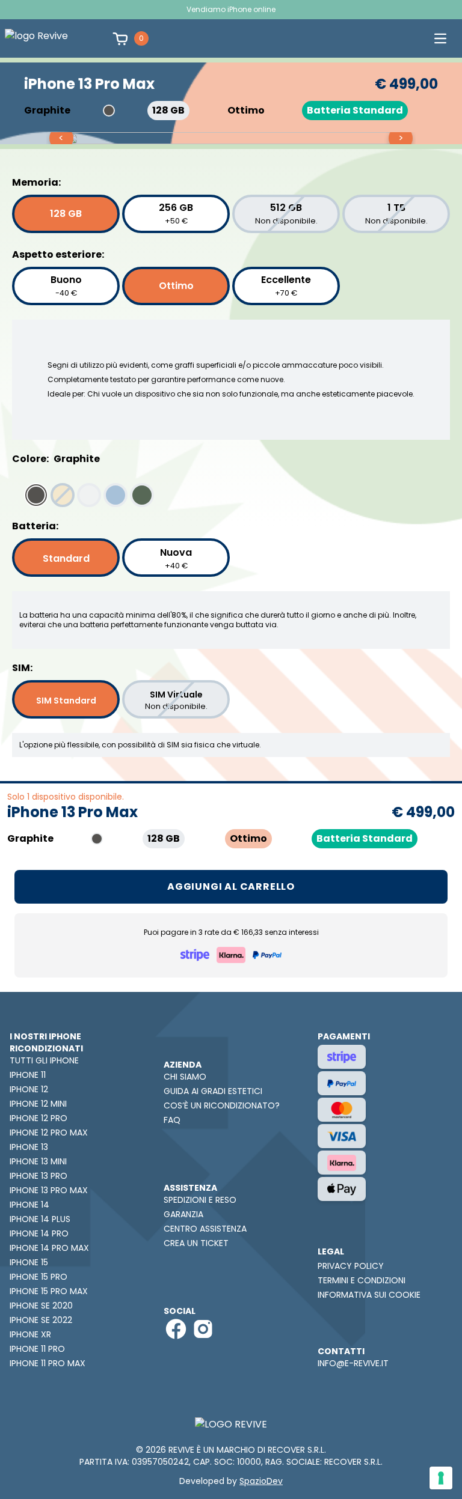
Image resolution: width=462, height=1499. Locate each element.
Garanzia (183, 1214)
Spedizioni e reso (200, 1200)
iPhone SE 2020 (41, 1306)
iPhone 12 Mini (38, 1104)
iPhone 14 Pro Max (49, 1248)
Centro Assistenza (205, 1229)
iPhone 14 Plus (40, 1219)
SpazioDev (261, 1481)
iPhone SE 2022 (41, 1320)
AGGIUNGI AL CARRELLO (231, 886)
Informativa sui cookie (369, 1295)
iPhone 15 (29, 1262)
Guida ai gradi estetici (213, 1091)
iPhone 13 (29, 1147)
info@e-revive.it (353, 1363)
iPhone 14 (29, 1205)
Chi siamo (185, 1077)
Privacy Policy (351, 1266)
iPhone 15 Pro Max (49, 1291)
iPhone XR (30, 1334)
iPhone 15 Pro (38, 1277)
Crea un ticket (196, 1243)
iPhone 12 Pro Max (49, 1133)
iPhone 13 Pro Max (49, 1190)
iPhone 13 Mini (38, 1161)
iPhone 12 (29, 1089)
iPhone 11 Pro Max (47, 1363)
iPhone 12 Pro (38, 1118)
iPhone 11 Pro (37, 1349)
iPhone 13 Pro (38, 1176)
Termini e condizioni (361, 1280)
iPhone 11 (28, 1075)
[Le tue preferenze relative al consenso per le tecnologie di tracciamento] (441, 1478)
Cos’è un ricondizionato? (222, 1105)
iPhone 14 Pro (39, 1233)
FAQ (172, 1120)
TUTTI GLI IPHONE (44, 1060)
